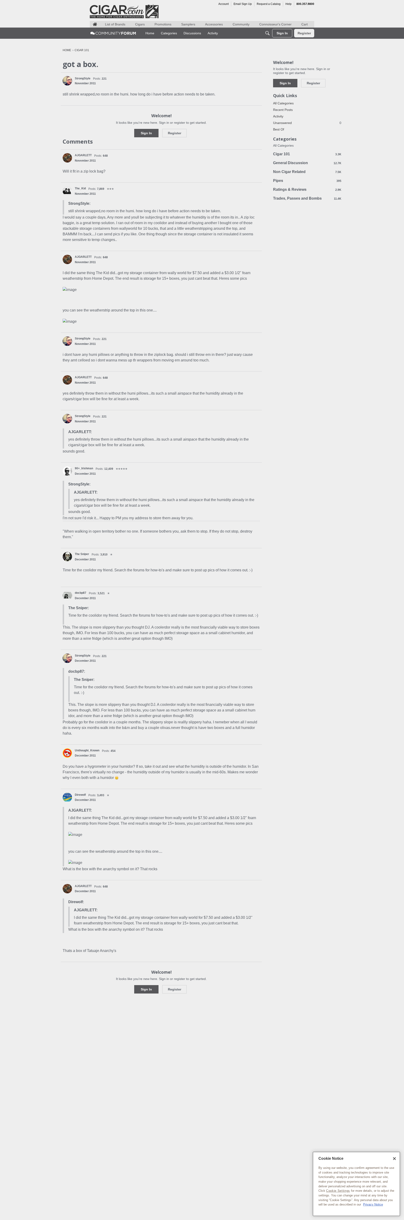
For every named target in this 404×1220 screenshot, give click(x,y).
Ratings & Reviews (307, 189)
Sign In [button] (146, 133)
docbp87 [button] (80, 592)
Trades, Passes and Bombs (307, 198)
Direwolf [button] (80, 794)
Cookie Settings (338, 1190)
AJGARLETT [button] (83, 155)
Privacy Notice (373, 1204)
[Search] (267, 33)
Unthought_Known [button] (87, 750)
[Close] (394, 1158)
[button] (67, 80)
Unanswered (307, 123)
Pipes (307, 181)
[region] (356, 1184)
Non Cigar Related (307, 172)
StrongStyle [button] (82, 78)
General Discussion (307, 163)
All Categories (283, 103)
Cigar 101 (307, 154)
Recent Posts (283, 110)
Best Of (278, 129)
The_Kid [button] (80, 188)
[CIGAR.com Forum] (113, 33)
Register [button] (174, 133)
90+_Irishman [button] (84, 468)
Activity (278, 116)
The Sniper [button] (82, 554)
